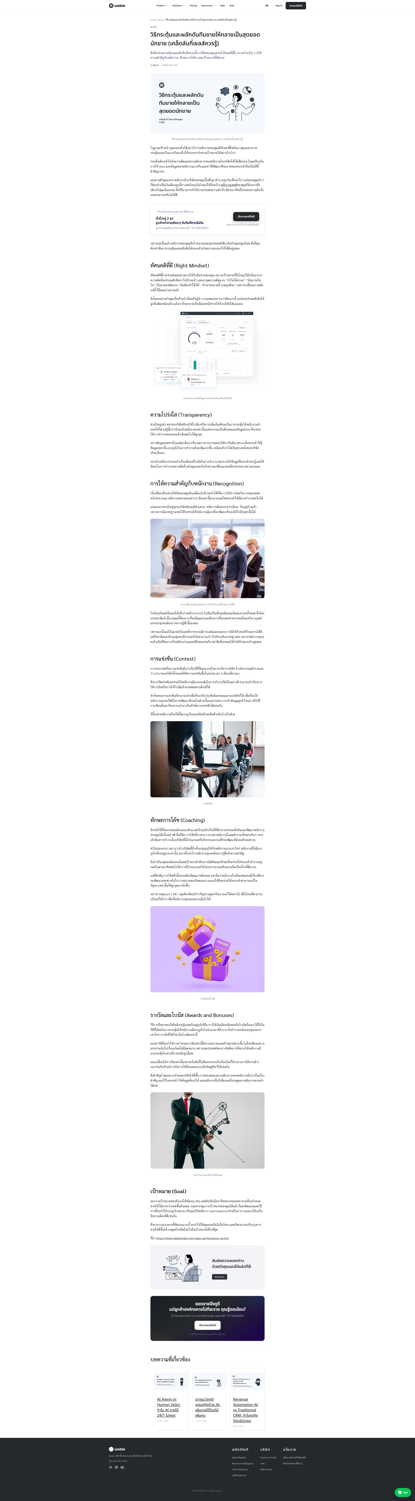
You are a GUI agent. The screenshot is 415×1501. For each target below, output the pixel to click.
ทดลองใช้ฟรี (296, 5)
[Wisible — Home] (117, 5)
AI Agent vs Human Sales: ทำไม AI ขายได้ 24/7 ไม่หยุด (169, 1407)
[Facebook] (110, 1467)
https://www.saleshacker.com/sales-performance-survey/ (192, 1238)
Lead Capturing (239, 1469)
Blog (161, 19)
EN (267, 5)
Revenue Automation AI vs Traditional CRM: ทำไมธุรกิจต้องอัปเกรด (245, 1410)
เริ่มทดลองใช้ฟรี (246, 216)
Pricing (193, 5)
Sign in (278, 5)
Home (153, 19)
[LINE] (116, 1467)
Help (222, 5)
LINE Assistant (239, 1475)
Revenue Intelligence (243, 1463)
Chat (231, 5)
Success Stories (268, 1457)
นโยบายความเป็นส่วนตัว (294, 1457)
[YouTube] (122, 1467)
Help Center (266, 1469)
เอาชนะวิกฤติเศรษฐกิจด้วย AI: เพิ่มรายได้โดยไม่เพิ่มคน (207, 1407)
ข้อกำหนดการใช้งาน (292, 1463)
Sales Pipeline (239, 1457)
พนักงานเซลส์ (228, 185)
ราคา (262, 1463)
